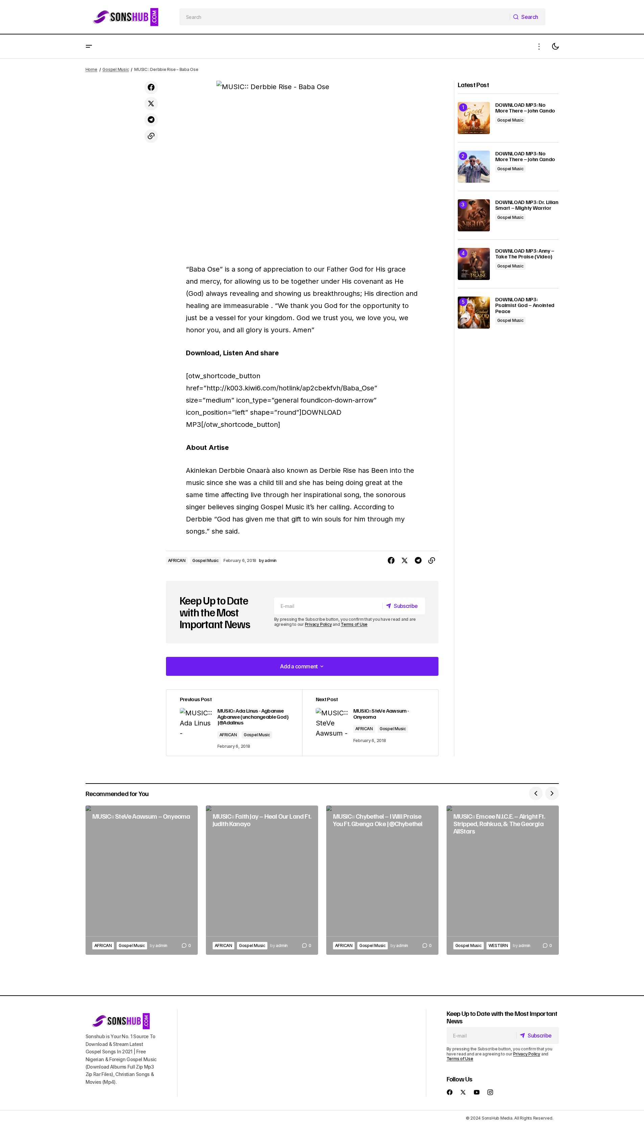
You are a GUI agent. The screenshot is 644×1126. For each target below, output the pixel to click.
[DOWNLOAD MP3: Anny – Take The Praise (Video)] (474, 264)
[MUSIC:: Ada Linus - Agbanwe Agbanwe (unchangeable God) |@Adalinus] (234, 723)
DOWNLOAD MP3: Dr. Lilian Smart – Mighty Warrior (526, 205)
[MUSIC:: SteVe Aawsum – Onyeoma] (142, 880)
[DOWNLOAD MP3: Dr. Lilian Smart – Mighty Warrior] (474, 215)
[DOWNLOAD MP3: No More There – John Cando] (474, 118)
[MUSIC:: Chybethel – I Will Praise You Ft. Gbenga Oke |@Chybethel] (382, 880)
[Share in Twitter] (151, 104)
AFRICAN (177, 560)
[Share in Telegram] (151, 120)
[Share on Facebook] (151, 87)
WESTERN (498, 945)
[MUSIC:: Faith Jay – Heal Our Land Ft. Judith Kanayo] (262, 880)
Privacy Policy (318, 624)
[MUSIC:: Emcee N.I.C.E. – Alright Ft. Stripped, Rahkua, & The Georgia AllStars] (503, 880)
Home (91, 69)
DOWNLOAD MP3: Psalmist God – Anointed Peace (525, 305)
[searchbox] (345, 17)
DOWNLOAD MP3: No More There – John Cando (525, 108)
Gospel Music (115, 69)
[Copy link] (151, 136)
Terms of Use (354, 624)
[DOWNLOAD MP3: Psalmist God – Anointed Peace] (474, 313)
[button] (89, 46)
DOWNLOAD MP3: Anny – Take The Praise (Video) (525, 254)
